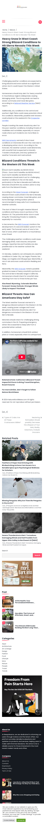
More (4, 661)
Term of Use (6, 771)
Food (4, 656)
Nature (4, 663)
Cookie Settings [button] (9, 820)
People (4, 666)
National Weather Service (24, 103)
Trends (4, 671)
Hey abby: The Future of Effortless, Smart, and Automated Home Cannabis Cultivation (26, 614)
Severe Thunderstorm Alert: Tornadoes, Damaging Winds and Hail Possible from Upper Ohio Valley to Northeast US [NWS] (20, 537)
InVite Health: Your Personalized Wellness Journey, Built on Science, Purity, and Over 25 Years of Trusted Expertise (26, 602)
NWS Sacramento (9, 140)
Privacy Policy (7, 768)
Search (5, 550)
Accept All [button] (21, 820)
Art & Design (6, 649)
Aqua (4, 644)
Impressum (6, 766)
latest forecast (22, 192)
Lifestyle (5, 658)
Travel (4, 668)
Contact (5, 763)
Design (4, 651)
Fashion (5, 654)
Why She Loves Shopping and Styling (26, 795)
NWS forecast (23, 224)
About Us (5, 761)
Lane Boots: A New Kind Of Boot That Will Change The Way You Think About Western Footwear (26, 782)
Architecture (7, 646)
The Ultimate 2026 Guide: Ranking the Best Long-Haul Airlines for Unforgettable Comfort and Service (26, 627)
